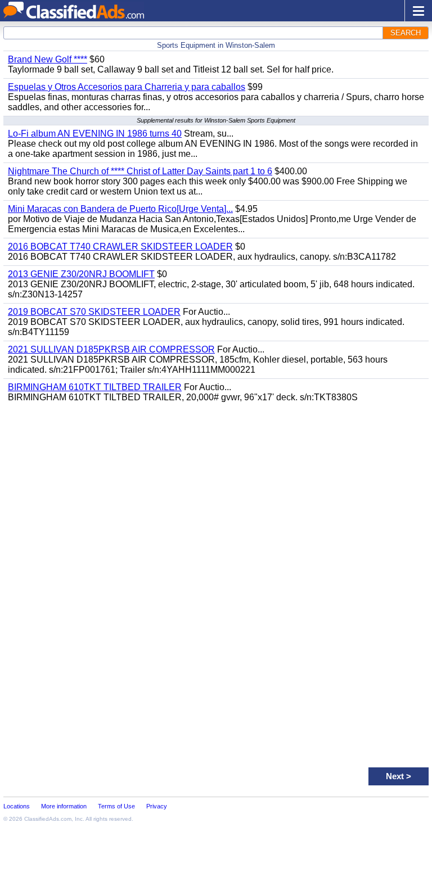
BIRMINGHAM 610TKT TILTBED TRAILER (95, 387)
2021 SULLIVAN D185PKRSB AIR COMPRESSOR (111, 349)
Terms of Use (116, 806)
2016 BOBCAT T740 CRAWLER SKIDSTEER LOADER (120, 246)
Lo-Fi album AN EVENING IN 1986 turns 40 (95, 133)
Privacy (156, 806)
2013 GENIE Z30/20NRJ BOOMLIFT (81, 274)
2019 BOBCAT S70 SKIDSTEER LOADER (94, 312)
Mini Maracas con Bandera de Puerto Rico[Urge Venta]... (120, 209)
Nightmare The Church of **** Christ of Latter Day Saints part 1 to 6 (140, 171)
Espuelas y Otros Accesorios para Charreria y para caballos (126, 87)
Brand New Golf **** (47, 59)
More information (64, 806)
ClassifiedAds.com (47, 819)
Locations (16, 806)
